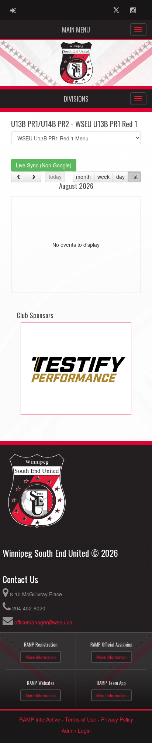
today (55, 176)
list (134, 176)
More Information (40, 657)
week (103, 176)
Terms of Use (80, 719)
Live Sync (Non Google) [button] (44, 165)
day (120, 176)
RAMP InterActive (39, 719)
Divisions (76, 98)
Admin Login (76, 730)
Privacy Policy (117, 719)
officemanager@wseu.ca (43, 622)
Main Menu (76, 29)
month (83, 176)
